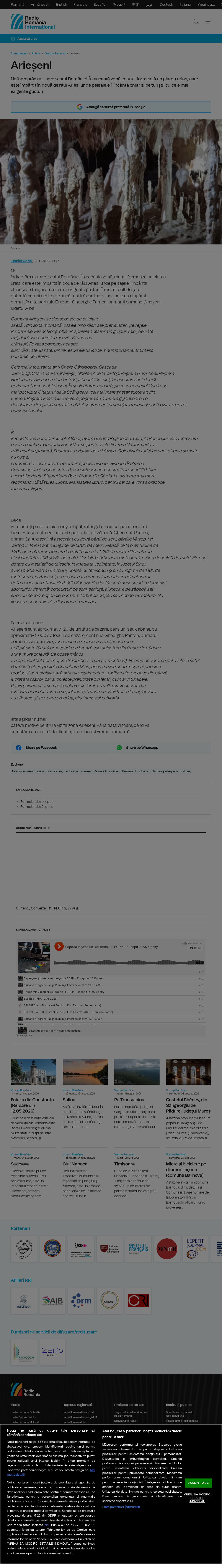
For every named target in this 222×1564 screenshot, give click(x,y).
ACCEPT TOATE (198, 1483)
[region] (111, 1494)
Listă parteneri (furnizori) (121, 1506)
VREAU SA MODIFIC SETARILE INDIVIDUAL (197, 1498)
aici (47, 1525)
